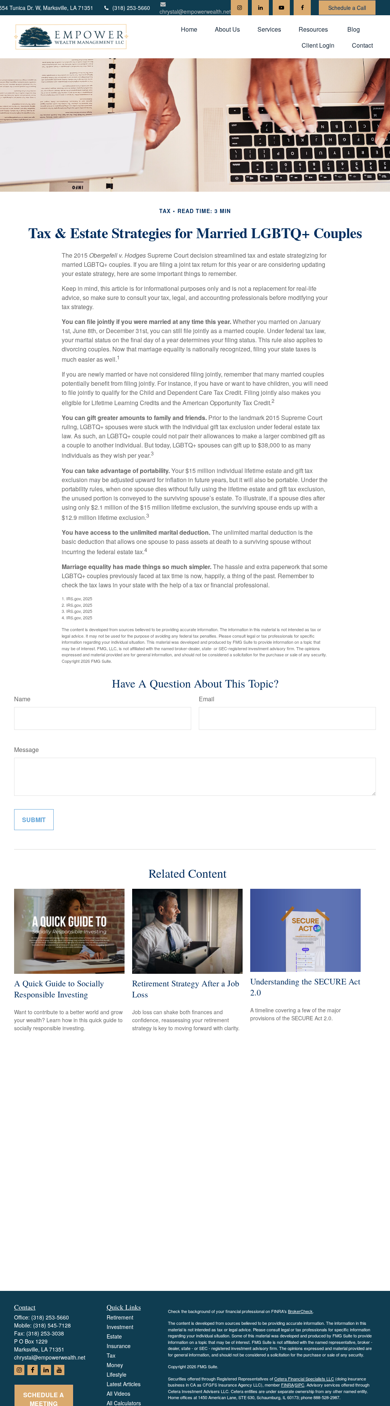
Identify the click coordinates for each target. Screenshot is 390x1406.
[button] (189, 29)
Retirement (120, 1317)
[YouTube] (281, 7)
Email (206, 698)
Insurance (119, 1346)
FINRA (287, 1385)
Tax (111, 1355)
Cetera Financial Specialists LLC (304, 1379)
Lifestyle (116, 1374)
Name (22, 698)
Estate (114, 1336)
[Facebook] (302, 7)
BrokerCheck (300, 1311)
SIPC (299, 1385)
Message (26, 749)
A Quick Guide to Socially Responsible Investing (59, 989)
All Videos (118, 1393)
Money (115, 1365)
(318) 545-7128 (52, 1325)
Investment (120, 1327)
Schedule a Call (347, 7)
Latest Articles (124, 1384)
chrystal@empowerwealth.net (195, 11)
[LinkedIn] (260, 7)
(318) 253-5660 (131, 7)
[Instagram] (239, 7)
